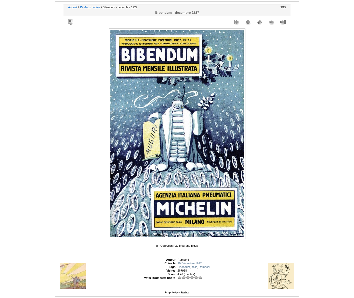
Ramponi (204, 266)
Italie (194, 266)
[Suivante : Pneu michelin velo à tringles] (271, 22)
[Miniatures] (259, 22)
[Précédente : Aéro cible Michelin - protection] (248, 22)
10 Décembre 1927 (190, 263)
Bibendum (184, 266)
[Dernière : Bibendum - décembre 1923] (283, 22)
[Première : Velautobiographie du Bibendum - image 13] (236, 22)
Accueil (72, 7)
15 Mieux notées (90, 7)
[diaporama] (71, 22)
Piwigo (185, 292)
